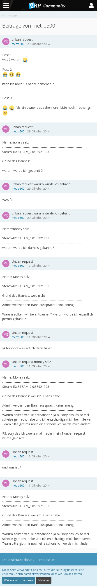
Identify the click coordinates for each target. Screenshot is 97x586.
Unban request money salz (31, 362)
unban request (22, 39)
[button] (91, 5)
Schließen (44, 580)
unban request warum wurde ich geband (41, 184)
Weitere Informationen (18, 580)
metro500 (18, 44)
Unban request (22, 261)
